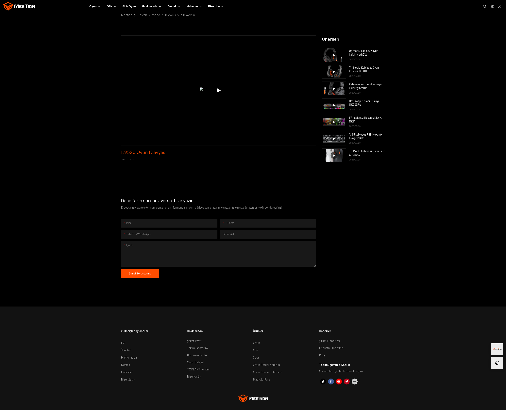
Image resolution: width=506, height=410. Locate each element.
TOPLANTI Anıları (198, 369)
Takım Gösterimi (197, 348)
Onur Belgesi (195, 362)
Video (156, 15)
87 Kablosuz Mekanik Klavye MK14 (365, 119)
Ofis (255, 350)
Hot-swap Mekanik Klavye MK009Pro (364, 102)
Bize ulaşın (128, 379)
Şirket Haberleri (329, 341)
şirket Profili (194, 341)
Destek (142, 15)
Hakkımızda (129, 357)
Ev (122, 343)
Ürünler (126, 350)
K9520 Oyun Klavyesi (180, 15)
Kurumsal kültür (197, 355)
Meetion (126, 15)
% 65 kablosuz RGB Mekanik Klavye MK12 (365, 136)
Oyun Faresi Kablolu (266, 365)
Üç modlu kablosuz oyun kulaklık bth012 (363, 52)
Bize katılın (194, 376)
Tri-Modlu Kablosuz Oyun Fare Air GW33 (367, 152)
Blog (322, 355)
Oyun (256, 343)
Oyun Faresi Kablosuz (267, 372)
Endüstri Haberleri (331, 348)
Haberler (127, 372)
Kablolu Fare (261, 379)
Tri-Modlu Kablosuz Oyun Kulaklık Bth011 (364, 69)
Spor (256, 357)
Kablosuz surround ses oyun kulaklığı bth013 (366, 86)
